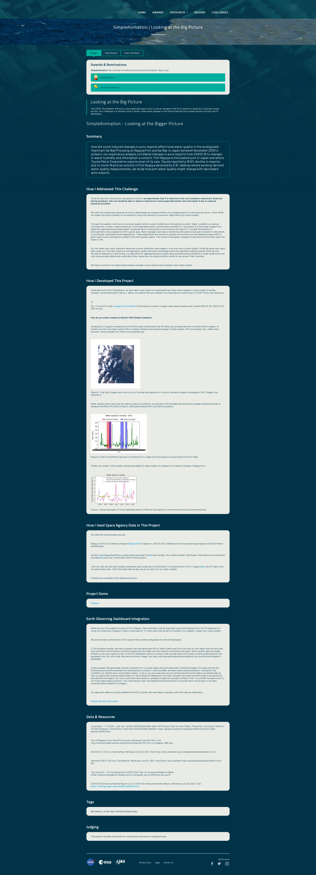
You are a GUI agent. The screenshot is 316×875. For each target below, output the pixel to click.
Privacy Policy (145, 862)
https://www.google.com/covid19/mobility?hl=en (115, 786)
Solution (95, 603)
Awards (157, 12)
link (150, 555)
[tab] (93, 53)
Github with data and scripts (104, 701)
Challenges (220, 12)
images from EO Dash (124, 306)
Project (94, 52)
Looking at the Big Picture (177, 27)
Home (142, 12)
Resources (177, 12)
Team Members (132, 52)
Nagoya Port (134, 543)
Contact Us (168, 862)
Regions (199, 12)
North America (158, 34)
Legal (157, 862)
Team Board (111, 52)
